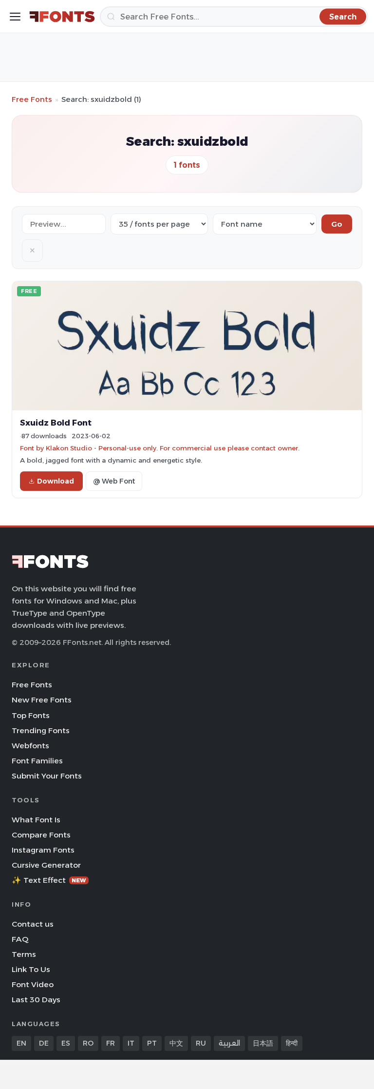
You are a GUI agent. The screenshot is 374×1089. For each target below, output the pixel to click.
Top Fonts (31, 715)
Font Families (37, 760)
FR (110, 1043)
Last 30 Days (36, 999)
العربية (229, 1043)
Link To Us (31, 969)
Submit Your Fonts (47, 775)
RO (88, 1043)
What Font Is (36, 819)
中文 (176, 1043)
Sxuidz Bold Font (56, 423)
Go (336, 224)
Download (55, 481)
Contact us (33, 924)
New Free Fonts (42, 699)
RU (201, 1043)
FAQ (20, 939)
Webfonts (30, 745)
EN (21, 1043)
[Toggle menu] (15, 16)
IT (131, 1043)
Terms (24, 954)
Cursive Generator (46, 865)
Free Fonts (32, 99)
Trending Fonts (41, 730)
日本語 (263, 1043)
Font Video (33, 984)
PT (152, 1043)
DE (44, 1043)
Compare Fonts (41, 834)
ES (65, 1043)
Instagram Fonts (43, 850)
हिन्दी (292, 1043)
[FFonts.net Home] (62, 16)
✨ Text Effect (49, 880)
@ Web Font (114, 481)
